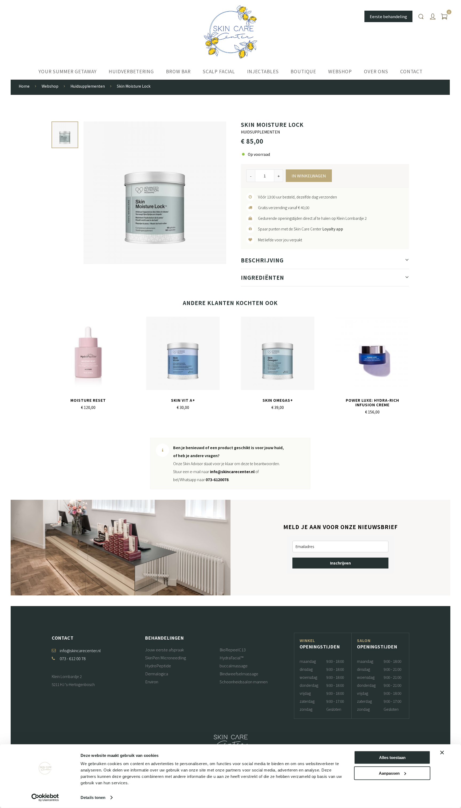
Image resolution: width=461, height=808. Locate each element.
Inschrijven (340, 563)
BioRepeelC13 (233, 649)
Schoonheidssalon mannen (244, 681)
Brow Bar (178, 71)
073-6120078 (217, 479)
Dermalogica (156, 673)
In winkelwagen (309, 175)
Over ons (376, 71)
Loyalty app (332, 229)
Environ (151, 681)
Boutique (303, 71)
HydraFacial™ (231, 657)
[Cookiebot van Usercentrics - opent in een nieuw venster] (45, 798)
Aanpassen (389, 773)
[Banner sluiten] (442, 752)
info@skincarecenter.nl (232, 471)
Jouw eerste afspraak (164, 649)
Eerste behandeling (388, 16)
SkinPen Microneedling (165, 657)
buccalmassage (234, 665)
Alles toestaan (392, 757)
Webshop (340, 71)
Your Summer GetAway (67, 71)
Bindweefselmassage (239, 673)
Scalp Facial (219, 71)
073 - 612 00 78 (73, 658)
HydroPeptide (158, 665)
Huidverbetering (131, 71)
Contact (411, 71)
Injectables (263, 71)
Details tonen (93, 797)
